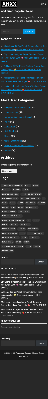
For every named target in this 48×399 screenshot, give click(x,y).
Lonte (20, 207)
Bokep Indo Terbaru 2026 (30, 198)
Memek (7, 136)
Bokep (25, 190)
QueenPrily (34, 238)
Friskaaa (41, 203)
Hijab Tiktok (9, 131)
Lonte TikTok (9, 126)
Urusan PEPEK (7, 251)
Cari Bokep (5, 339)
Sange (18, 242)
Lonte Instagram (11, 112)
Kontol (5, 207)
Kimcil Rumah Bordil (13, 141)
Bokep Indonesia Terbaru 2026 (17, 107)
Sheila (26, 242)
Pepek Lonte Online (35, 233)
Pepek (7, 122)
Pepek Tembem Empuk (10, 238)
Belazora (5, 190)
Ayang (35, 185)
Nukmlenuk (25, 224)
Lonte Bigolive (31, 207)
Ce (44, 198)
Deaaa (20, 203)
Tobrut (37, 246)
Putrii (24, 238)
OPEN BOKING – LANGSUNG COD (19, 145)
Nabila (4, 224)
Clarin (12, 203)
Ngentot (7, 150)
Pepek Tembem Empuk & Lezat (18, 117)
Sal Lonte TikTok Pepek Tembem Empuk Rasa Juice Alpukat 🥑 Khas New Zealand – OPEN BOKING (23, 69)
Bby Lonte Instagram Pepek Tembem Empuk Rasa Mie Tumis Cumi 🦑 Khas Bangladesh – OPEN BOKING (24, 58)
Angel (27, 185)
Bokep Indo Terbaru (9, 198)
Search (4, 257)
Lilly (13, 207)
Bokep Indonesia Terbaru (31, 194)
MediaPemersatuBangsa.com (13, 220)
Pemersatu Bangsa (9, 233)
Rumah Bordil (7, 242)
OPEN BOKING (33, 229)
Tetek (29, 246)
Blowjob (16, 190)
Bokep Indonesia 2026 (10, 194)
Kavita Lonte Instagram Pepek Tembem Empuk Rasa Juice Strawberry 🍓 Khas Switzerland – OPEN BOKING (23, 89)
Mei (29, 220)
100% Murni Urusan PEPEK (12, 185)
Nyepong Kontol (8, 229)
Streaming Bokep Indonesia (12, 246)
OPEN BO (22, 229)
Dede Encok (30, 203)
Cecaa (4, 203)
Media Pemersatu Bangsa (11, 216)
